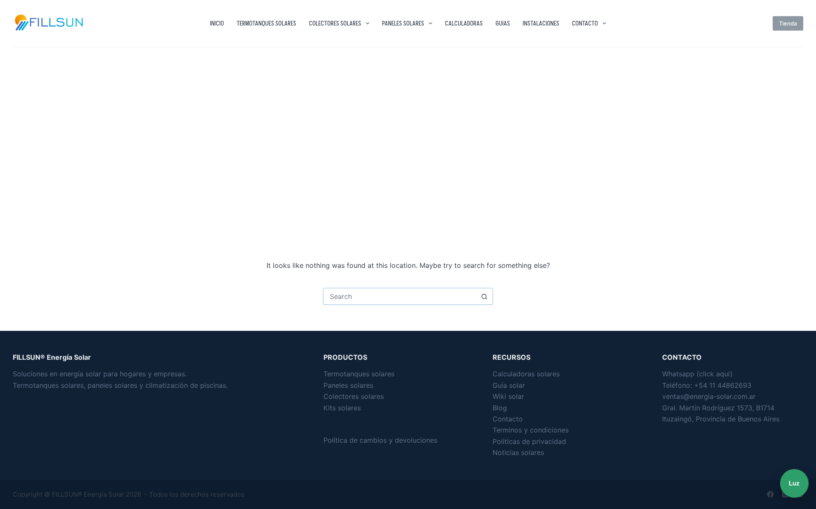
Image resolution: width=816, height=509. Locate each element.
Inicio (217, 23)
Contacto (585, 23)
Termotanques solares (266, 23)
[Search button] (484, 296)
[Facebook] (770, 494)
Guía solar (509, 385)
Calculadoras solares (526, 374)
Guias (503, 23)
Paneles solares (403, 23)
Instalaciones (541, 23)
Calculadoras (464, 23)
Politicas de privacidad (529, 441)
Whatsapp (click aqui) (697, 374)
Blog (500, 408)
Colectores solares (335, 23)
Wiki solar (508, 396)
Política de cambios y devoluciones (380, 440)
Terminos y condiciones (531, 430)
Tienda (788, 23)
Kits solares (342, 408)
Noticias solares (518, 452)
